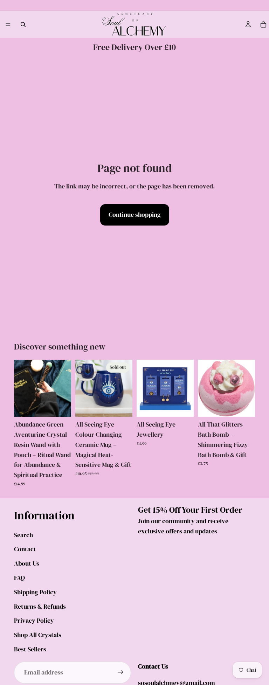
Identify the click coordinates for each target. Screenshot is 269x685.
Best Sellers (30, 649)
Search (23, 535)
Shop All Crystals (37, 634)
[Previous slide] (21, 388)
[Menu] (8, 24)
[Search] (23, 24)
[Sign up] (120, 672)
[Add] (60, 406)
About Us (26, 563)
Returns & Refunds (40, 606)
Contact (25, 549)
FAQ (19, 577)
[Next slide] (63, 388)
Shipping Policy (35, 592)
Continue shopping (135, 214)
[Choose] (183, 406)
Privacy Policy (34, 620)
